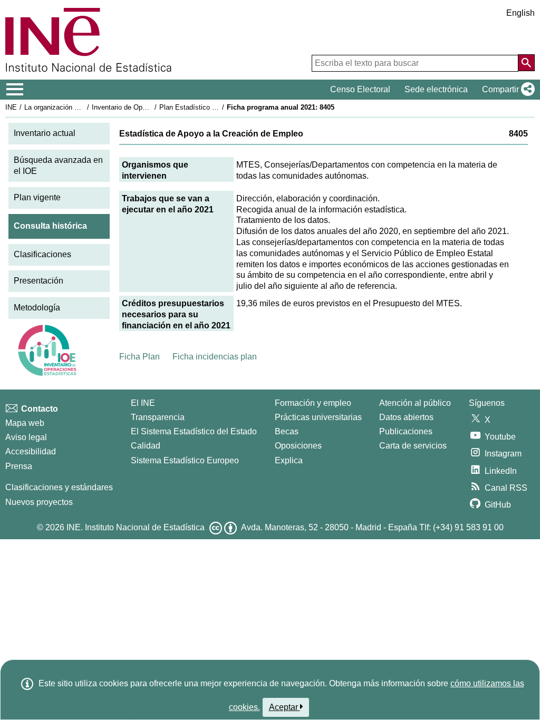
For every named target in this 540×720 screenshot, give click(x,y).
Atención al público (415, 402)
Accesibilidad (30, 451)
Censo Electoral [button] (360, 89)
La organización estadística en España (83, 107)
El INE (143, 402)
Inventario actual (44, 133)
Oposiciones (298, 445)
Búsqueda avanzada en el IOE (58, 165)
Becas (286, 431)
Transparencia (158, 417)
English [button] (520, 12)
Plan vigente (37, 197)
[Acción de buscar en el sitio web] (526, 62)
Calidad (145, 445)
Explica (289, 460)
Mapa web (24, 423)
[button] (506, 89)
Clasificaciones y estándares (59, 487)
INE (11, 107)
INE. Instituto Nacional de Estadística (135, 527)
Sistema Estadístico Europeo (185, 460)
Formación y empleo (313, 402)
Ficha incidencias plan (214, 356)
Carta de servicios (413, 445)
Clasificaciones (42, 254)
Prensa (18, 466)
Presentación (38, 280)
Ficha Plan (139, 356)
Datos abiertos (406, 417)
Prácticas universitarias (318, 417)
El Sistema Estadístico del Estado (194, 431)
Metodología (37, 307)
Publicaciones (405, 431)
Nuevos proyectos (39, 502)
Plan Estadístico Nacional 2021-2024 (215, 107)
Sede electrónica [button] (436, 89)
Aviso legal (26, 437)
